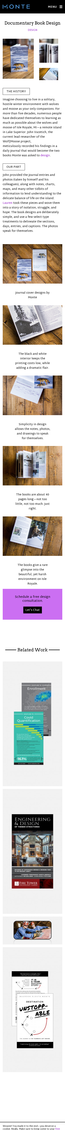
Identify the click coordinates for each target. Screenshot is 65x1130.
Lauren (7, 203)
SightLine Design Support (32, 723)
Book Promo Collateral (32, 1009)
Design (32, 30)
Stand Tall (32, 851)
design (45, 155)
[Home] (16, 6)
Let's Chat (32, 610)
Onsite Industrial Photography (32, 930)
